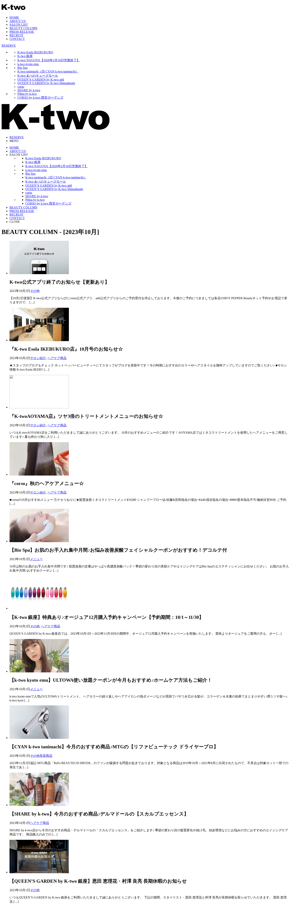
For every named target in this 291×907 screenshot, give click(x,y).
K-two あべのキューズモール (37, 75)
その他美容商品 (41, 755)
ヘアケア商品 (57, 358)
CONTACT (17, 39)
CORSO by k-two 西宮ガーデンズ (40, 97)
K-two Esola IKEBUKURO (35, 52)
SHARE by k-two (28, 90)
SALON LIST (19, 24)
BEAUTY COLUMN (23, 28)
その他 (35, 291)
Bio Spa (22, 67)
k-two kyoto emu (28, 64)
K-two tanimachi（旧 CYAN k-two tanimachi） (48, 71)
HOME (14, 17)
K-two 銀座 (25, 56)
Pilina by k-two (27, 93)
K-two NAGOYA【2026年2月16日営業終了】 (48, 60)
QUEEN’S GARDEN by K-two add (40, 79)
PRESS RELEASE (22, 31)
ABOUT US (18, 21)
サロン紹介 (38, 358)
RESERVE (9, 45)
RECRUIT (16, 35)
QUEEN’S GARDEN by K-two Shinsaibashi (46, 83)
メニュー (36, 559)
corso (20, 86)
